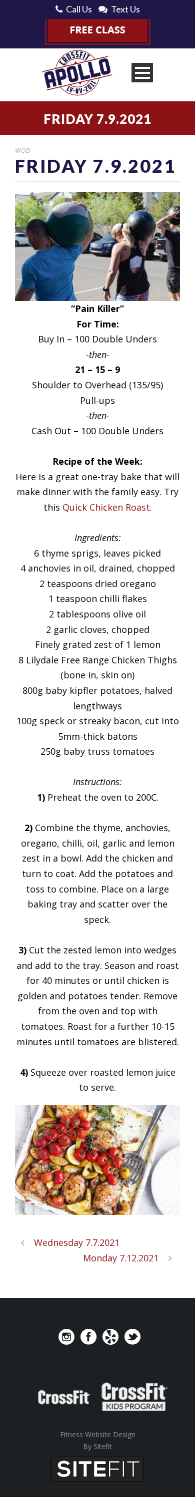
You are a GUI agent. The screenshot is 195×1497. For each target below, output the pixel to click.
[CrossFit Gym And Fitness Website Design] (98, 1468)
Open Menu (142, 72)
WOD (23, 150)
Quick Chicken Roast (106, 507)
